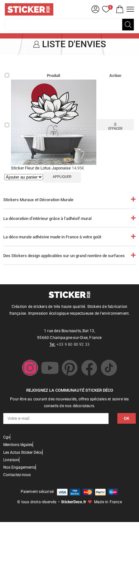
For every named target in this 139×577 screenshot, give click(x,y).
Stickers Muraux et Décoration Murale (38, 199)
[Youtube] (50, 368)
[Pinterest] (69, 368)
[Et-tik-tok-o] (109, 368)
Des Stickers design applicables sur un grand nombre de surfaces (64, 255)
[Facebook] (89, 368)
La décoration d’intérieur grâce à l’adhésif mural (47, 218)
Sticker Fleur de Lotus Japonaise (41, 168)
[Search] (128, 24)
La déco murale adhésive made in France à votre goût (52, 236)
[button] (119, 9)
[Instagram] (30, 368)
